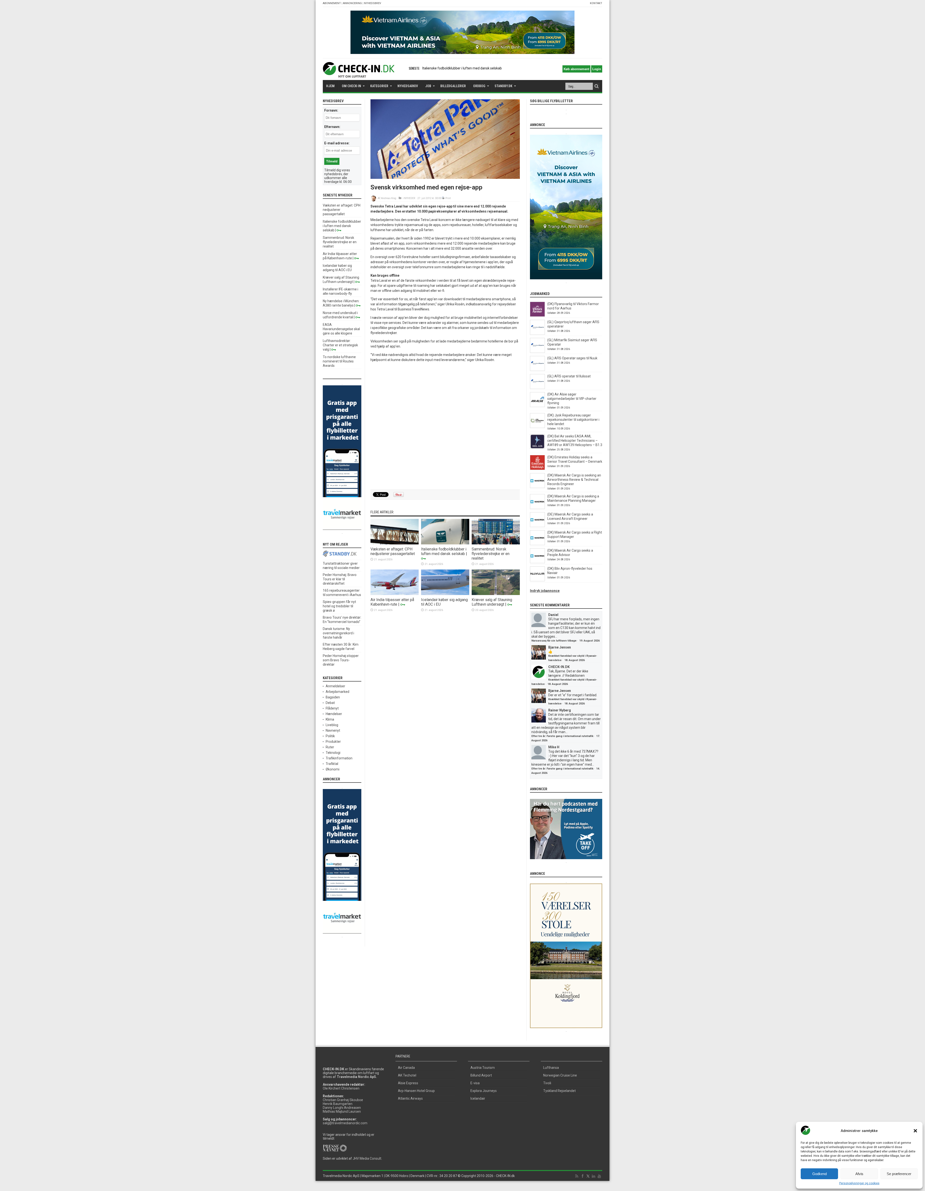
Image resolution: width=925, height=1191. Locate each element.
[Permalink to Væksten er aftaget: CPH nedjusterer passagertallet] (394, 543)
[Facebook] (582, 1176)
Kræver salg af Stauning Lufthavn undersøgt (492, 602)
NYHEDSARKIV (407, 86)
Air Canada (406, 1068)
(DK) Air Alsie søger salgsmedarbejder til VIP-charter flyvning (571, 398)
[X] (588, 1176)
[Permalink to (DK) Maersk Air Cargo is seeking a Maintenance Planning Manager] (537, 508)
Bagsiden (333, 697)
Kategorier (379, 86)
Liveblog (332, 725)
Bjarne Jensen (559, 647)
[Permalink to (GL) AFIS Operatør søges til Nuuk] (537, 370)
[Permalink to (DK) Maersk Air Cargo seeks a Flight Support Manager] (537, 544)
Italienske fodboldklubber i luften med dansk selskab (443, 551)
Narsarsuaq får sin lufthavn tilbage (553, 640)
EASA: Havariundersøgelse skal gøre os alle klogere (341, 329)
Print (448, 198)
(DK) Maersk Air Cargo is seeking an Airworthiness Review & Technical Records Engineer (574, 479)
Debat (330, 703)
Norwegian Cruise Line (560, 1075)
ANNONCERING (352, 3)
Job (428, 86)
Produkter (333, 741)
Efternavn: (332, 127)
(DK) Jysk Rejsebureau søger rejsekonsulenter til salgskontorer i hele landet (573, 419)
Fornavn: (331, 110)
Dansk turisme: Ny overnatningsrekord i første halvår (338, 633)
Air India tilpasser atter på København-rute (392, 602)
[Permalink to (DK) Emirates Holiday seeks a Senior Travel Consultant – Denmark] (537, 469)
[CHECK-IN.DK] (358, 74)
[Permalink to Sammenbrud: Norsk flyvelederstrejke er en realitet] (496, 543)
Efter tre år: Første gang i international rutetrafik (562, 736)
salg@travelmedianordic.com (345, 1123)
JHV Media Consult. (367, 1158)
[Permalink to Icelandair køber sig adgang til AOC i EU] (445, 594)
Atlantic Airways (410, 1098)
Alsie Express (408, 1083)
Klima (330, 719)
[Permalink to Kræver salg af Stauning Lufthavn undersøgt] (496, 594)
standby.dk (503, 86)
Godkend (819, 1174)
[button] (915, 1130)
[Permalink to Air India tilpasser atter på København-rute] (394, 594)
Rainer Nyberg (559, 710)
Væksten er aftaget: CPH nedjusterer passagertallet (392, 551)
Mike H (553, 747)
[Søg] (596, 86)
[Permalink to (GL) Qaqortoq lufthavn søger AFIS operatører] (537, 333)
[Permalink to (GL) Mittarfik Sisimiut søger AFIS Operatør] (537, 352)
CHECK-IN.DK (559, 667)
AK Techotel (407, 1075)
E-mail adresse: (337, 143)
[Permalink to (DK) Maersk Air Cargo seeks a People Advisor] (537, 562)
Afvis (859, 1174)
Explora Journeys (483, 1091)
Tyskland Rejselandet (559, 1091)
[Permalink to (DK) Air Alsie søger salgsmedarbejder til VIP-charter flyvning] (537, 406)
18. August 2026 (574, 660)
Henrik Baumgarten (337, 1104)
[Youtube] (599, 1176)
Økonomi (332, 769)
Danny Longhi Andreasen (342, 1108)
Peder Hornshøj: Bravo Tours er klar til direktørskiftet (340, 579)
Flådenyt (332, 708)
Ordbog (479, 86)
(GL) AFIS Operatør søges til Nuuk (572, 358)
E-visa (475, 1083)
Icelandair (477, 1098)
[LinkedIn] (593, 1176)
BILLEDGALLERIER (453, 86)
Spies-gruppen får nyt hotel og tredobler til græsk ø (339, 606)
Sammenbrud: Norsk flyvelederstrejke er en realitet (461, 68)
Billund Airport (481, 1075)
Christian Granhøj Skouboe (343, 1100)
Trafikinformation (339, 758)
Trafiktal (332, 764)
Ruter (330, 747)
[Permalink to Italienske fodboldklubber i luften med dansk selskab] (445, 543)
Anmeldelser (335, 686)
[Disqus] (445, 426)
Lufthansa (551, 1068)
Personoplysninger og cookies (859, 1183)
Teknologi (333, 753)
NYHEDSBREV (372, 3)
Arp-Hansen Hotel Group (416, 1091)
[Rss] (576, 1176)
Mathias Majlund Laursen (342, 1111)
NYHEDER (409, 198)
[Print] (443, 198)
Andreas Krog (388, 198)
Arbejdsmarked (337, 692)
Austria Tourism (482, 1068)
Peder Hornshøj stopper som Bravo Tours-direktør (341, 660)
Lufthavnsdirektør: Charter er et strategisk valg (340, 345)
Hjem (330, 86)
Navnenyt (333, 730)
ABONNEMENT (332, 3)
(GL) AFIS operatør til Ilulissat (569, 376)
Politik (330, 736)
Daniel (553, 615)
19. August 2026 (589, 640)
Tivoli (547, 1083)
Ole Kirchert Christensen (341, 1088)
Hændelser (334, 714)
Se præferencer (899, 1174)
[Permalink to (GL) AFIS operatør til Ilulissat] (537, 388)
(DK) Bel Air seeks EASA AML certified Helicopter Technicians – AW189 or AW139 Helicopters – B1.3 (574, 440)
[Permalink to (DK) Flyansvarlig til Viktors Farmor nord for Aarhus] (537, 315)
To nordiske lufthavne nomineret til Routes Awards (339, 361)
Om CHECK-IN (351, 86)
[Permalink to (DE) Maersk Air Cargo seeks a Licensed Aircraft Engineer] (537, 526)
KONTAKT (596, 3)
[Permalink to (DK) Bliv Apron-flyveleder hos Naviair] (537, 580)
